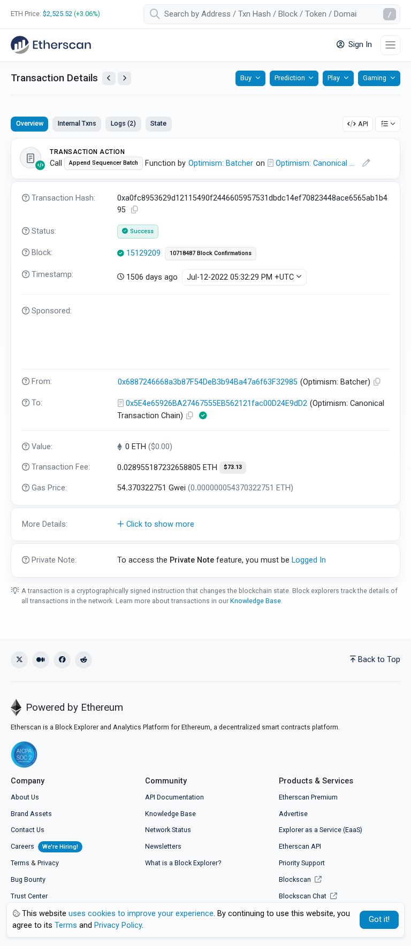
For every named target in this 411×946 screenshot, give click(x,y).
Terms (20, 863)
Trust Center (29, 896)
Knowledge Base (255, 601)
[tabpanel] (205, 358)
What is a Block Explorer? (183, 863)
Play (334, 78)
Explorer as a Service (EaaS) (320, 830)
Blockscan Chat (303, 896)
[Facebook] (62, 659)
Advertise (293, 814)
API (363, 124)
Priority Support (302, 863)
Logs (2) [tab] (123, 123)
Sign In (359, 44)
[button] (205, 524)
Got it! (379, 919)
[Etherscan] (51, 45)
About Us (25, 797)
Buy (246, 78)
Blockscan (296, 879)
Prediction (290, 78)
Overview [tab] (29, 123)
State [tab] (158, 123)
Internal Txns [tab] (77, 123)
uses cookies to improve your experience (141, 913)
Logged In (309, 560)
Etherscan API (300, 846)
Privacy (48, 863)
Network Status (168, 830)
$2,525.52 (57, 14)
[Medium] (40, 659)
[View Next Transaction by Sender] (124, 78)
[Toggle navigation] (390, 45)
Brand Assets (31, 814)
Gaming (374, 78)
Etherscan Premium (308, 797)
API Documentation (174, 797)
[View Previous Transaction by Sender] (109, 78)
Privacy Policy (118, 925)
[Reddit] (83, 659)
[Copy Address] (377, 382)
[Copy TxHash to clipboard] (135, 209)
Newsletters (163, 846)
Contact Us (27, 830)
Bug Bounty (28, 879)
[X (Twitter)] (19, 659)
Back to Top (379, 659)
